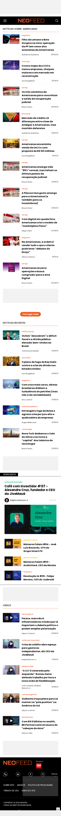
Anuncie (21, 785)
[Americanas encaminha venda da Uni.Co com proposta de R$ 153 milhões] (11, 143)
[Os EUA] (11, 335)
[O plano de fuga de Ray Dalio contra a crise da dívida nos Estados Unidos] (11, 361)
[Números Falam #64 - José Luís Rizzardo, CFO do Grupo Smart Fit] (13, 543)
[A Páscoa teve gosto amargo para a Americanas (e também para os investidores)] (11, 192)
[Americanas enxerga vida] (11, 166)
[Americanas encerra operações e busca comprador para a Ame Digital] (11, 267)
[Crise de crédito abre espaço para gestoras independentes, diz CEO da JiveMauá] (11, 643)
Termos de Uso (11, 790)
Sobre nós (8, 785)
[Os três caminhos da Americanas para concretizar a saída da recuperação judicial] (11, 91)
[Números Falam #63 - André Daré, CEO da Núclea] (13, 561)
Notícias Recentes (14, 322)
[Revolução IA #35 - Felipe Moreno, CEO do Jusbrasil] (13, 575)
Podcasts (9, 474)
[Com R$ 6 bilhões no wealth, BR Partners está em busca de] (11, 720)
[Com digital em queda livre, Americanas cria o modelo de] (11, 218)
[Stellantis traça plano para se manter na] (11, 698)
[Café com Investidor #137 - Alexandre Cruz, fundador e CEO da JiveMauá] (30, 519)
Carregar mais (30, 314)
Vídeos (7, 605)
